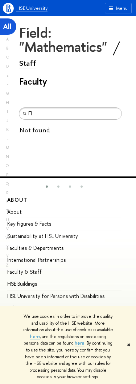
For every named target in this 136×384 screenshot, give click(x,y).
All (7, 26)
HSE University (32, 8)
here (35, 337)
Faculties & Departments (35, 247)
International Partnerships (36, 259)
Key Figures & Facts (29, 223)
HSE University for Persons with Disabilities (55, 296)
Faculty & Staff (24, 271)
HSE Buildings (22, 283)
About (17, 199)
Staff (27, 63)
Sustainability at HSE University (42, 235)
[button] (47, 186)
